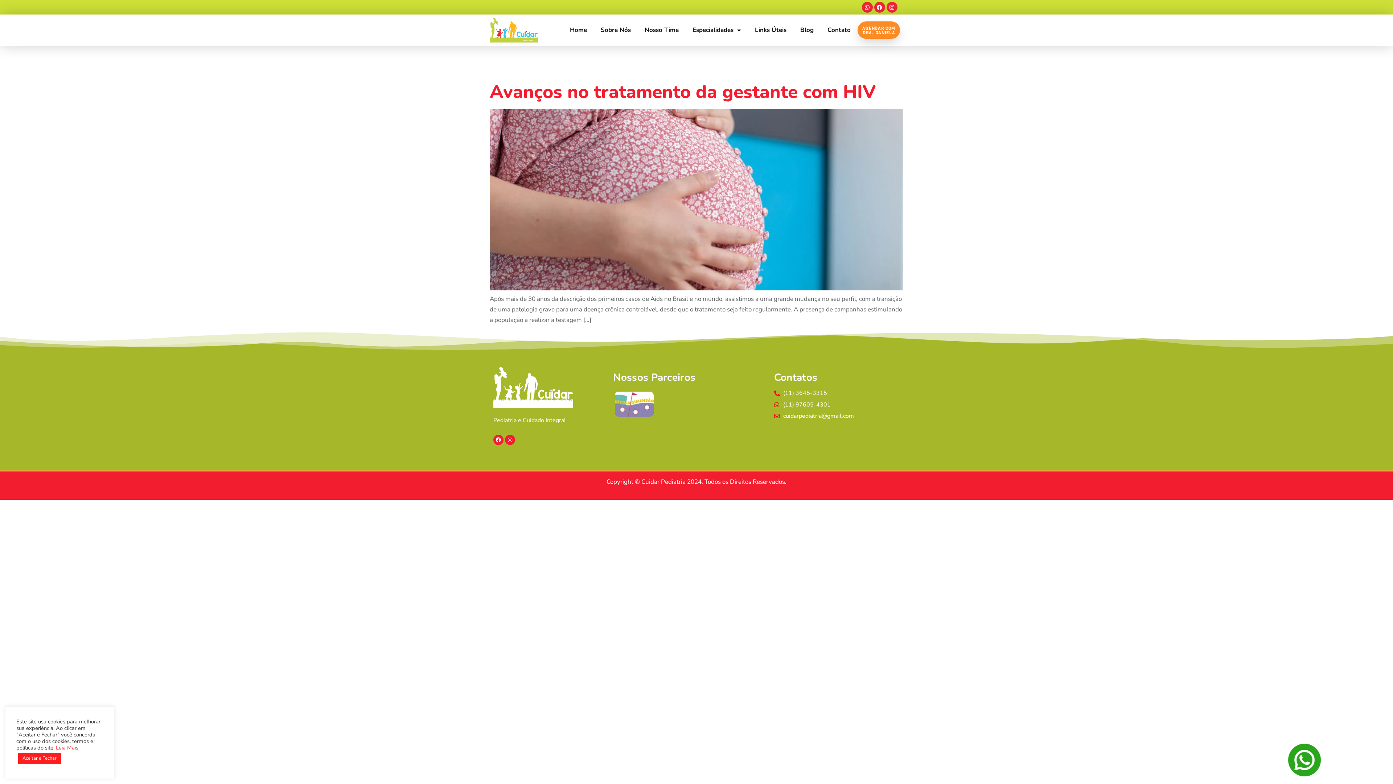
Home (578, 30)
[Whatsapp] (867, 7)
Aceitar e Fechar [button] (39, 758)
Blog (807, 30)
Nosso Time (662, 30)
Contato (839, 30)
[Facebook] (879, 7)
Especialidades (713, 30)
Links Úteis (770, 30)
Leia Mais (67, 747)
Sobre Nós (616, 30)
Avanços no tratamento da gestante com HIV (683, 92)
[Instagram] (892, 7)
